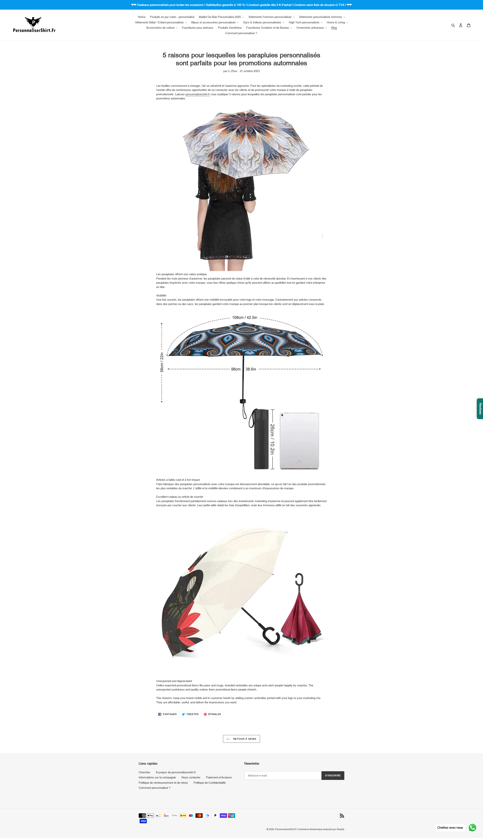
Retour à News (244, 738)
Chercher (144, 772)
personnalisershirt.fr (197, 94)
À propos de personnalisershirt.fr (176, 772)
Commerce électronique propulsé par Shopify (321, 829)
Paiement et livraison (219, 777)
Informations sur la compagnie (157, 777)
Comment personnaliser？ (155, 787)
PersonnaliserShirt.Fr (286, 829)
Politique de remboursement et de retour (163, 782)
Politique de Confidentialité (210, 782)
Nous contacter (191, 777)
